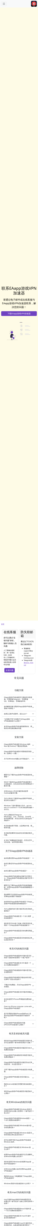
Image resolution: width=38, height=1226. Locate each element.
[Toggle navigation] (4, 4)
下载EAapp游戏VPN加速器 (19, 313)
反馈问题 (9, 670)
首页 (2, 624)
